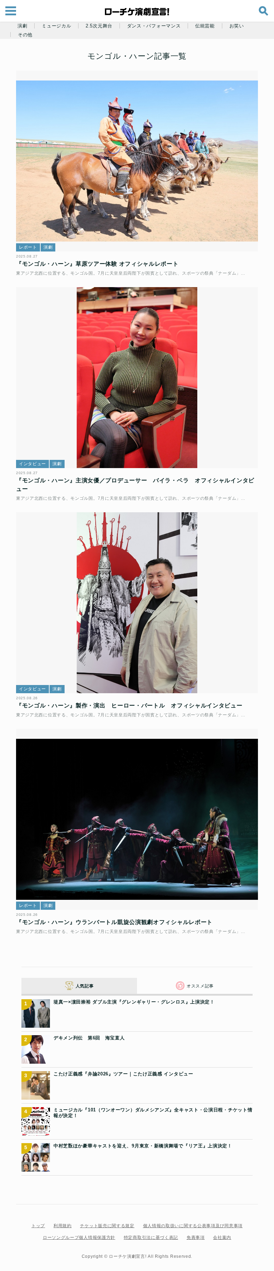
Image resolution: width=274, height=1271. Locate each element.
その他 (25, 34)
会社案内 (222, 1237)
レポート (28, 247)
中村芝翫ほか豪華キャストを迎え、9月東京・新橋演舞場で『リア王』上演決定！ (143, 1145)
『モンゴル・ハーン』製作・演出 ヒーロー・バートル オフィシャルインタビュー (129, 705)
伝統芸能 (205, 26)
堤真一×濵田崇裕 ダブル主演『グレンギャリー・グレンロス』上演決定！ (134, 1002)
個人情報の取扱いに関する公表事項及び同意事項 (193, 1225)
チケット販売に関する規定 (107, 1225)
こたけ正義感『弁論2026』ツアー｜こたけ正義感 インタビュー (123, 1074)
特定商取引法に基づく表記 (151, 1237)
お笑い (236, 26)
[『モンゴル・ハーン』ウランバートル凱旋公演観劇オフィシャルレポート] (137, 819)
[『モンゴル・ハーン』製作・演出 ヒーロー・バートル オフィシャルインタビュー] (137, 603)
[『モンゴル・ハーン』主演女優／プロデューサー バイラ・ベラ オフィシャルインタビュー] (137, 377)
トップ (38, 1225)
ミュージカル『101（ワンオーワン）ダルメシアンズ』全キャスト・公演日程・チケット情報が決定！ (153, 1112)
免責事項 (196, 1237)
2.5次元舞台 (99, 26)
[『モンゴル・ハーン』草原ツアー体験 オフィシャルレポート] (137, 161)
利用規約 (63, 1225)
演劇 (22, 26)
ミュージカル (56, 26)
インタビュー (32, 463)
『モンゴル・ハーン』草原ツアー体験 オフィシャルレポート (97, 264)
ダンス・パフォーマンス (154, 26)
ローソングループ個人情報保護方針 (79, 1237)
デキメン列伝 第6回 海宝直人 (89, 1038)
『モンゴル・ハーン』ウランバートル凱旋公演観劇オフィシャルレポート (114, 922)
